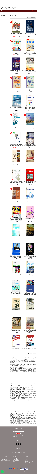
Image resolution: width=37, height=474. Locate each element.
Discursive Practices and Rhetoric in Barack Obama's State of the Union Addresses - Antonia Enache (16, 349)
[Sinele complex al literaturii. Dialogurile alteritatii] (30, 304)
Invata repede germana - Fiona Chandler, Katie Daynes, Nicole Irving (29, 90)
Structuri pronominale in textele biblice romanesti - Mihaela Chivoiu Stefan (30, 238)
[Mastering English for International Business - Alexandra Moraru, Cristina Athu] (30, 341)
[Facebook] (17, 444)
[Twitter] (18, 444)
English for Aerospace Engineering (16, 107)
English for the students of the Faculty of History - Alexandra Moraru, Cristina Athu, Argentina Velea (30, 53)
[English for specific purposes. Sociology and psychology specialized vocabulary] (30, 101)
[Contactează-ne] (33, 11)
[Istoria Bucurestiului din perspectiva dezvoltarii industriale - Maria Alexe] (30, 249)
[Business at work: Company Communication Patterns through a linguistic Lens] (30, 138)
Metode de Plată (16, 460)
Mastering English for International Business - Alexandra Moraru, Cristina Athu (30, 349)
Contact (2, 461)
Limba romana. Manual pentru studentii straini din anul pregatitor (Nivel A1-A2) (16, 34)
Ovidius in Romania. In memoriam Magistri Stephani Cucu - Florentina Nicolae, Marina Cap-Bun (16, 256)
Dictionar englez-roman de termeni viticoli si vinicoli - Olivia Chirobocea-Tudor (16, 164)
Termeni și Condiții (4, 459)
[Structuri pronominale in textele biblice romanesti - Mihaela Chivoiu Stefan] (30, 230)
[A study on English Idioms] (30, 212)
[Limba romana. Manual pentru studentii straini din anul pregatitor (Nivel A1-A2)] (16, 26)
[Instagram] (20, 444)
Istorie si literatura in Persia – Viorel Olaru (30, 126)
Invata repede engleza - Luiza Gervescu (16, 89)
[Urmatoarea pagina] (35, 353)
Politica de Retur (15, 461)
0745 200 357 (19, 451)
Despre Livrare (15, 459)
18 (33, 353)
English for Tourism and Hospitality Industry (16, 71)
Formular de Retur (16, 462)
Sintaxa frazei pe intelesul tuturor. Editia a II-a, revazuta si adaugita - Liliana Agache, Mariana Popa (16, 127)
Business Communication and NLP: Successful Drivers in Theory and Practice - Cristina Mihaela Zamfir (16, 219)
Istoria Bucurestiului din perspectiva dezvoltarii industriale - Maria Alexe (30, 256)
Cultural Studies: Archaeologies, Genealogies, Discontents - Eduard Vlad (16, 275)
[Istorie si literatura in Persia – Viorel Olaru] (30, 119)
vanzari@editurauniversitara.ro (19, 452)
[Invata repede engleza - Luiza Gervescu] (16, 82)
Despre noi (3, 458)
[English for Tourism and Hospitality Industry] (16, 63)
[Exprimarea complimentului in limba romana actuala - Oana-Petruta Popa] (16, 230)
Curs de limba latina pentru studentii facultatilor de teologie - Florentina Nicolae (16, 201)
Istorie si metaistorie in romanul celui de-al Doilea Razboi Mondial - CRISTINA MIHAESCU (30, 330)
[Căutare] (35, 7)
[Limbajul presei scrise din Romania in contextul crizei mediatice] (16, 286)
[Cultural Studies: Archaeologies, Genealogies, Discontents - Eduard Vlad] (16, 267)
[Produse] (1, 11)
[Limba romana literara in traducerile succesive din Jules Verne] (30, 156)
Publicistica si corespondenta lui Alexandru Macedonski (16, 330)
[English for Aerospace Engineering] (16, 101)
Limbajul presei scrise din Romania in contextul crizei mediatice (16, 293)
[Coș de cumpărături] (35, 11)
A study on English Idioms (30, 218)
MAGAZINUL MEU (4, 456)
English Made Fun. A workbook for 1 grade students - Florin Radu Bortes (16, 53)
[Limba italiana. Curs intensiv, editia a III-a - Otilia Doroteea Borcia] (30, 175)
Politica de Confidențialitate (5, 460)
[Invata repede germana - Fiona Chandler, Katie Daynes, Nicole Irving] (30, 82)
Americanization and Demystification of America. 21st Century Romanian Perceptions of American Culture (30, 293)
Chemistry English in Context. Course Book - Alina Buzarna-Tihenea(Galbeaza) (30, 201)
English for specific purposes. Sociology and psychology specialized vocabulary (30, 108)
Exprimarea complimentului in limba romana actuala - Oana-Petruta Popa (16, 238)
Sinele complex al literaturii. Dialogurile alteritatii (30, 311)
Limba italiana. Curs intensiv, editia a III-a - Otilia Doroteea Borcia (30, 182)
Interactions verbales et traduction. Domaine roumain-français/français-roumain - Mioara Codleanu (16, 312)
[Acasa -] (5, 8)
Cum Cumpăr (15, 458)
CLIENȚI (14, 456)
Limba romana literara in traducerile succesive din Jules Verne (30, 163)
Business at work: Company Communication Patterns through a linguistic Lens (30, 145)
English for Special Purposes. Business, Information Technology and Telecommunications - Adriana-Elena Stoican (30, 34)
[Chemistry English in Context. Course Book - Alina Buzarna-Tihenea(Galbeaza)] (30, 193)
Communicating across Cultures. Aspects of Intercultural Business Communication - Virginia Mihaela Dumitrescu (30, 275)
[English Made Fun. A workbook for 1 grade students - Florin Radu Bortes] (16, 45)
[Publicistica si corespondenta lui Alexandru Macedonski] (16, 323)
